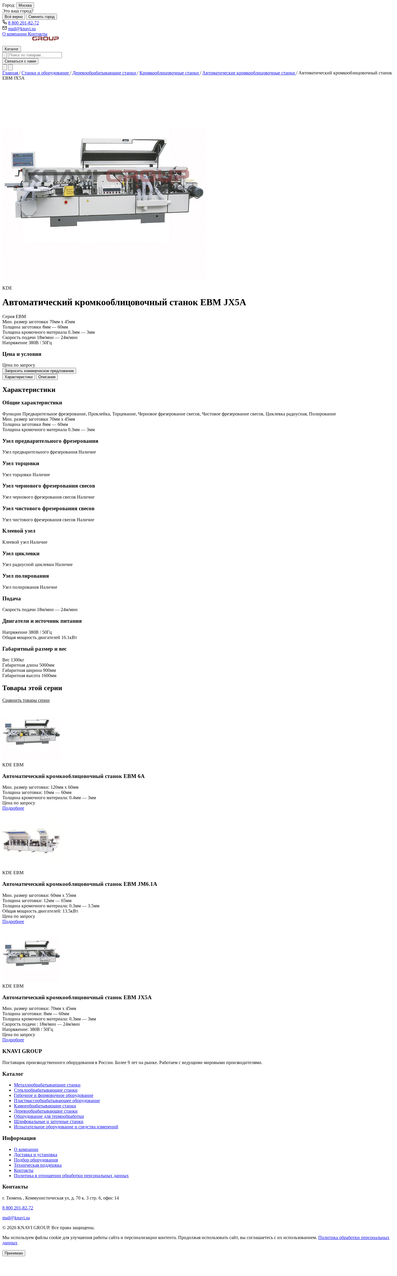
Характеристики (19, 377)
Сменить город (41, 17)
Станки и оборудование (46, 72)
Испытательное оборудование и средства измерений (66, 1126)
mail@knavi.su (22, 28)
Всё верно (14, 17)
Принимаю (14, 1253)
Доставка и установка (35, 1154)
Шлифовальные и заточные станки (48, 1121)
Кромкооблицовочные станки (170, 72)
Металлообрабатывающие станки (47, 1084)
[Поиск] (4, 55)
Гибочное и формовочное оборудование (53, 1095)
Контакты (37, 33)
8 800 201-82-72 (23, 22)
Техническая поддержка (38, 1165)
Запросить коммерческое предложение (39, 371)
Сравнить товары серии (26, 700)
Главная (10, 72)
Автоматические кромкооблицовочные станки (249, 72)
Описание (47, 377)
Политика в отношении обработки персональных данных (71, 1175)
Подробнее (13, 808)
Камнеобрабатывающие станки (45, 1105)
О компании (15, 33)
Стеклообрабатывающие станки (46, 1090)
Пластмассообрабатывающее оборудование (57, 1100)
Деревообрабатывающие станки (104, 72)
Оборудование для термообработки (49, 1116)
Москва (25, 5)
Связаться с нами (20, 61)
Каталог (12, 49)
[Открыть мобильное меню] (10, 67)
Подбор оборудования (36, 1159)
